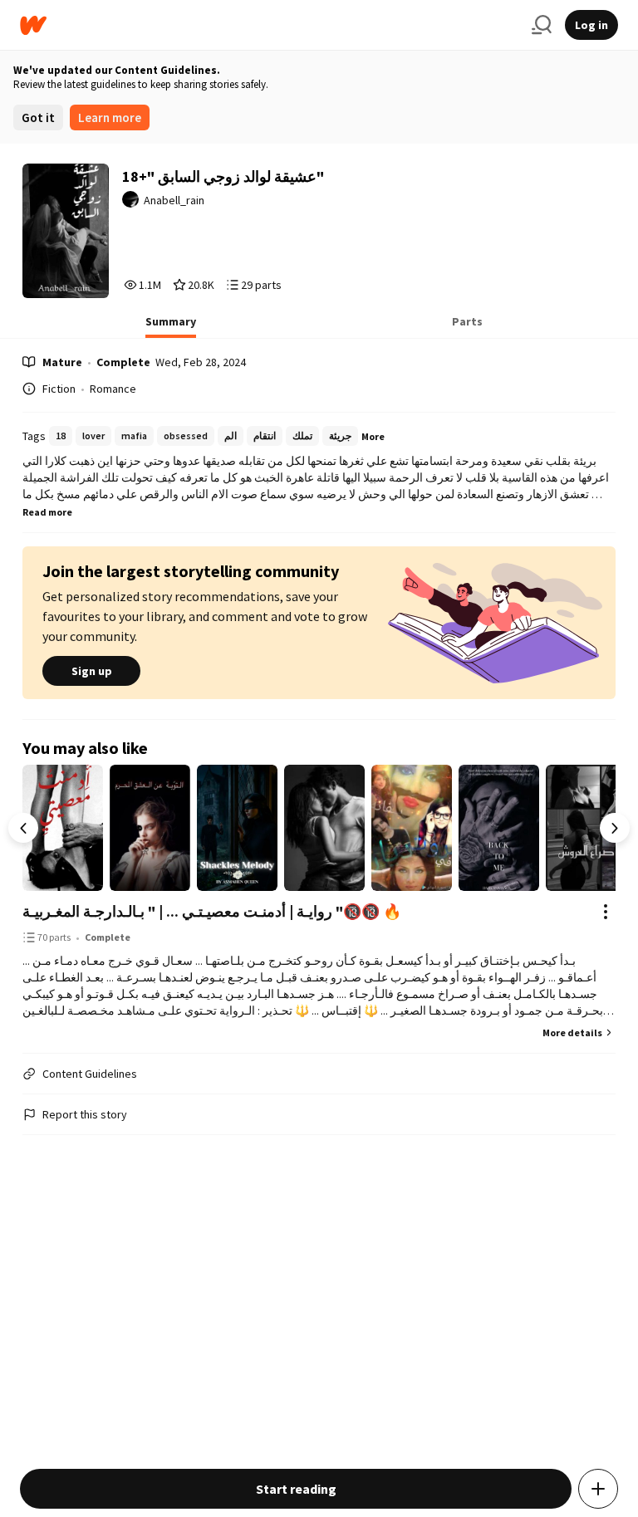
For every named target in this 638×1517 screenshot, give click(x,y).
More (373, 436)
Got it (38, 117)
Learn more (109, 117)
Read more (47, 512)
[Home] (269, 25)
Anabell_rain (174, 200)
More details (572, 1032)
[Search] (542, 25)
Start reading (296, 1488)
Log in (591, 24)
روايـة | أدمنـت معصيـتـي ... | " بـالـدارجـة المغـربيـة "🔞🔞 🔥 (211, 911)
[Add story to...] (598, 1489)
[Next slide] (615, 828)
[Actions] (606, 911)
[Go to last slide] (23, 828)
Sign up (91, 670)
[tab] (170, 326)
